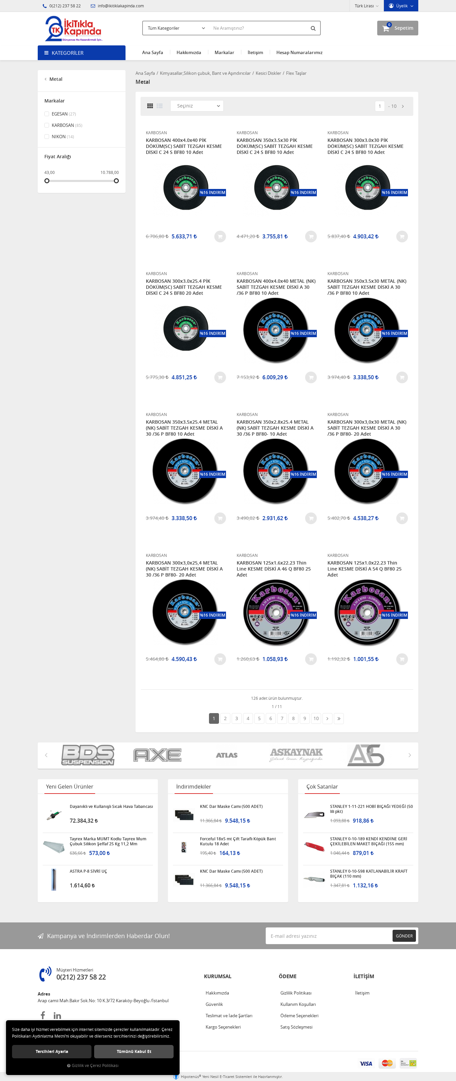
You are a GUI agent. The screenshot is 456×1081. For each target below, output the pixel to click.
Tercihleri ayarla (52, 1051)
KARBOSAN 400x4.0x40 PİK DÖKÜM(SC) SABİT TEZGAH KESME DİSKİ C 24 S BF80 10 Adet (184, 146)
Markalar (224, 52)
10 (394, 106)
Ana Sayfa (152, 52)
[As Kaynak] (243, 755)
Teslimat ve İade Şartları (229, 1016)
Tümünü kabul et (134, 1051)
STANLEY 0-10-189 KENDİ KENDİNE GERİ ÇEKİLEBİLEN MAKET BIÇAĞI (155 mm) (368, 841)
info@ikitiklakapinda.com (120, 5)
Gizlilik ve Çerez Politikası (95, 1065)
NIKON (62, 137)
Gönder (404, 935)
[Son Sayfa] (339, 718)
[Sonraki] (403, 106)
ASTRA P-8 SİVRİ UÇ (88, 871)
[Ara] (314, 28)
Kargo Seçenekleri (223, 1027)
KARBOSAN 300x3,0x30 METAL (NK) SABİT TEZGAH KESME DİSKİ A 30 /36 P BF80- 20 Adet (366, 428)
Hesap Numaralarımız (299, 52)
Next (410, 755)
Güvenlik (214, 1004)
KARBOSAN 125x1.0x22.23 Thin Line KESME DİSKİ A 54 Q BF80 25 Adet (364, 569)
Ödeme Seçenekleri (299, 1016)
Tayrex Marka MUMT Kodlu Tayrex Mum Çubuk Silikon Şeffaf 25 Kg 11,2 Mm (108, 841)
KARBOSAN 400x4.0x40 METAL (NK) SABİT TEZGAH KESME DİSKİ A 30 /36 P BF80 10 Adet (276, 287)
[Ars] (312, 755)
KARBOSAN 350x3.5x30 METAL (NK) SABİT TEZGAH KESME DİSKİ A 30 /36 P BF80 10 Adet (366, 287)
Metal (55, 79)
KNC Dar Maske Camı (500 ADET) (231, 806)
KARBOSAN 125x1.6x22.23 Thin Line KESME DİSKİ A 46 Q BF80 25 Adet (274, 569)
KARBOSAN (66, 125)
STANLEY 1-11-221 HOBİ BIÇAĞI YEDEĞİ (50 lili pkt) (371, 809)
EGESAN (63, 114)
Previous (46, 755)
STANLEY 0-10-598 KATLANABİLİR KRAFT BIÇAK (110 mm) (369, 874)
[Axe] (104, 755)
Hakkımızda (189, 52)
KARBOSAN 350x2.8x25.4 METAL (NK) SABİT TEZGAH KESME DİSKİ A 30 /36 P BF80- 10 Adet (275, 428)
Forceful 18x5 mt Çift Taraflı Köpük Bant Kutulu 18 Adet (238, 841)
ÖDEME (287, 976)
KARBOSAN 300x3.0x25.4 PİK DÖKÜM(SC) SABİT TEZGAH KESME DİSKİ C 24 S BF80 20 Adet (184, 287)
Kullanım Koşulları (298, 1004)
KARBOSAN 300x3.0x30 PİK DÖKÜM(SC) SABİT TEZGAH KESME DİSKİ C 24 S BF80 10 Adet (365, 146)
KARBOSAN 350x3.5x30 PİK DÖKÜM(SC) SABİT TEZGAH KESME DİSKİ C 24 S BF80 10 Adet (275, 146)
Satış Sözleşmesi (296, 1027)
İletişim (255, 52)
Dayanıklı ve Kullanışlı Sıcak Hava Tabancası (111, 806)
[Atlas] (173, 755)
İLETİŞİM (364, 976)
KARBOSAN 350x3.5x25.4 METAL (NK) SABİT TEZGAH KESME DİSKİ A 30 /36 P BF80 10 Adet (184, 428)
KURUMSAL (217, 976)
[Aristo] (382, 755)
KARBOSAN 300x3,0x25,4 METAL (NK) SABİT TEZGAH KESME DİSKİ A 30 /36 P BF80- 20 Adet (184, 569)
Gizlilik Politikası (295, 993)
